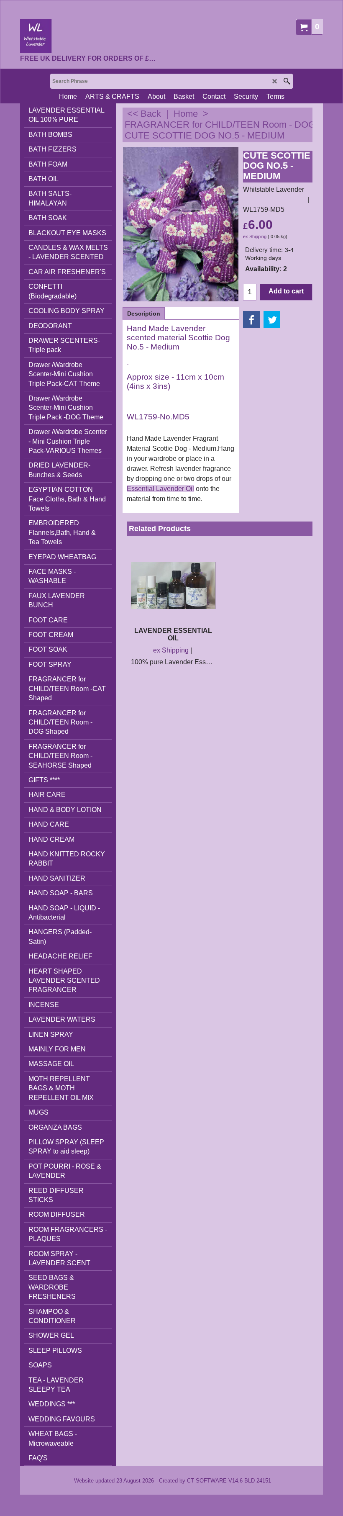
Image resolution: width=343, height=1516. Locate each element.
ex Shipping (254, 236)
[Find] (287, 81)
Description (143, 313)
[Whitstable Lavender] (88, 36)
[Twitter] (272, 319)
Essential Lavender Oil (160, 488)
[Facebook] (251, 319)
